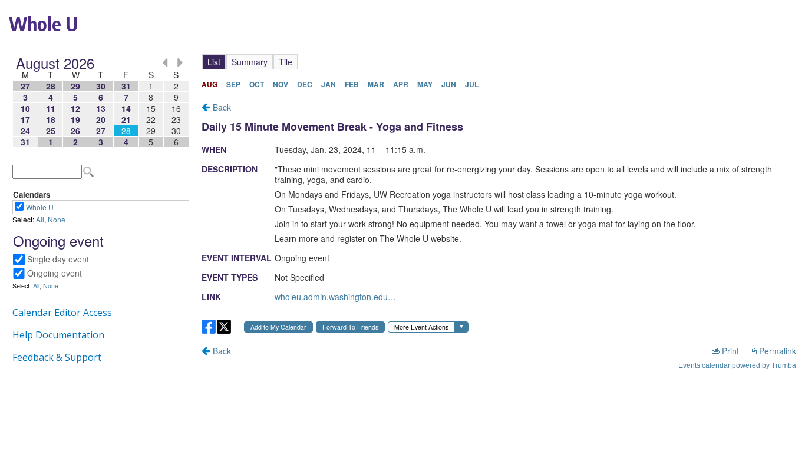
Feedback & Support (56, 357)
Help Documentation (58, 334)
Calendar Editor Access (62, 312)
